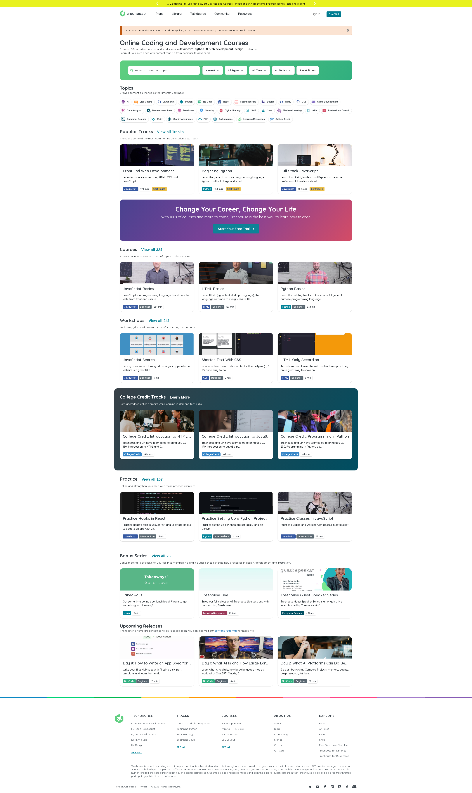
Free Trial (334, 14)
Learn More (180, 397)
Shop (322, 739)
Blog (277, 728)
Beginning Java (185, 739)
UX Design (137, 745)
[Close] (346, 30)
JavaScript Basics (231, 723)
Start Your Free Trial (234, 229)
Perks (322, 734)
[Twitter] (310, 786)
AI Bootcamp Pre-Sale (179, 3)
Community (222, 13)
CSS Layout (228, 739)
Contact (278, 745)
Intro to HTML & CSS (232, 728)
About (277, 723)
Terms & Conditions (125, 786)
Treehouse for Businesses (334, 755)
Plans (159, 13)
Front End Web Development (148, 723)
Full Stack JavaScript (143, 728)
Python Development (143, 734)
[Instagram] (339, 786)
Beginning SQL (185, 734)
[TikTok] (347, 786)
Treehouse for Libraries (332, 750)
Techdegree (198, 13)
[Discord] (354, 786)
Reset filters (308, 70)
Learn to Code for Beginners (193, 723)
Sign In (316, 14)
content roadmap (225, 630)
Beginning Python (186, 728)
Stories (278, 739)
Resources (245, 13)
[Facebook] (324, 786)
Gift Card (279, 750)
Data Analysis (139, 739)
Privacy (144, 786)
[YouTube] (317, 786)
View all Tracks (170, 132)
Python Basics (229, 734)
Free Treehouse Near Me (333, 745)
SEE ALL (136, 752)
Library (177, 13)
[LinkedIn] (332, 786)
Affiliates (324, 728)
